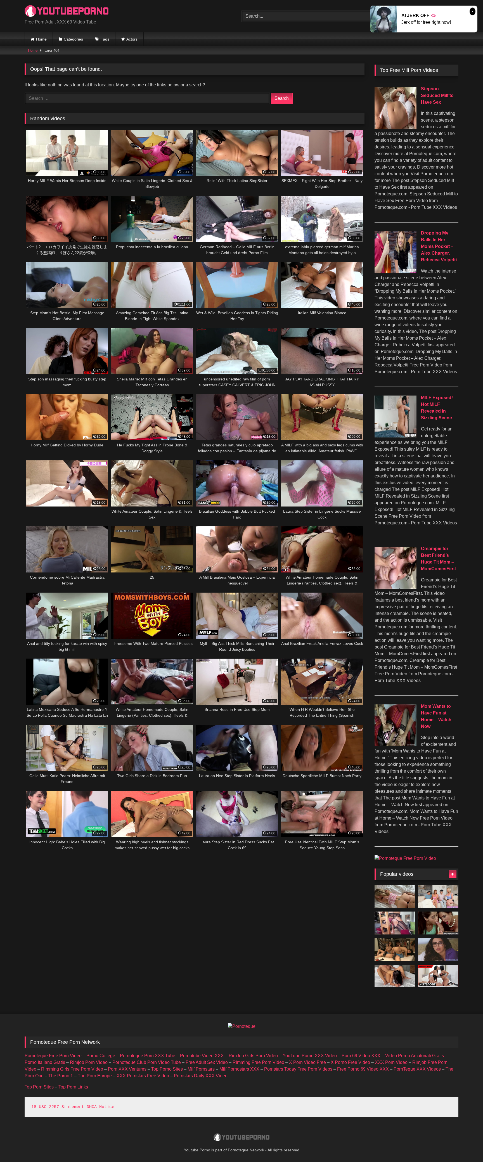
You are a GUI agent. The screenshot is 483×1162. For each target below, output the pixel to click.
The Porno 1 (60, 1075)
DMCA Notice (100, 1107)
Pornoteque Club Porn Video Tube (146, 1062)
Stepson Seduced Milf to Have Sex (437, 95)
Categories (73, 39)
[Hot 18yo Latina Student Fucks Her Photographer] (395, 976)
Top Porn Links (73, 1087)
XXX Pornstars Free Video (143, 1075)
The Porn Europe (95, 1075)
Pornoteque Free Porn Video (53, 1055)
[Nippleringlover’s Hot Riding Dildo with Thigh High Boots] (395, 923)
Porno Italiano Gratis (45, 1062)
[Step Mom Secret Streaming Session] (395, 896)
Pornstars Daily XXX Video (201, 1075)
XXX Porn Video (391, 1062)
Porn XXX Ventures (127, 1069)
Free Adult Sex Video (207, 1062)
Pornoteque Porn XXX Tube (147, 1055)
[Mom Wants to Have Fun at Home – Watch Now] (395, 744)
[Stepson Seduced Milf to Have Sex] (395, 127)
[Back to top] (466, 1145)
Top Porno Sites (167, 1069)
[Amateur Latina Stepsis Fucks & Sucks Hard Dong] (438, 949)
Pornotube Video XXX (202, 1055)
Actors (132, 39)
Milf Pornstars (201, 1069)
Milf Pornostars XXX (239, 1069)
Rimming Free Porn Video (258, 1062)
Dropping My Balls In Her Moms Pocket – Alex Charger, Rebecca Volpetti (439, 246)
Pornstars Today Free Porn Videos (298, 1069)
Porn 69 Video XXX (361, 1055)
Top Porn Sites (39, 1087)
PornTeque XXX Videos (417, 1069)
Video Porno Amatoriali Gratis (414, 1055)
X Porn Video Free (307, 1062)
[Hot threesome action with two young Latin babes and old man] (395, 949)
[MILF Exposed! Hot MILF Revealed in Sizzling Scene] (395, 436)
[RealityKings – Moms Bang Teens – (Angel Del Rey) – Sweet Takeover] (438, 923)
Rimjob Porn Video (89, 1062)
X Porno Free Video (350, 1062)
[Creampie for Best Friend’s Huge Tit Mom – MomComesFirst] (395, 587)
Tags (105, 39)
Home (41, 39)
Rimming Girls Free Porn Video (72, 1069)
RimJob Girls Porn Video (253, 1055)
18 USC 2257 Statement (57, 1107)
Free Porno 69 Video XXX (363, 1069)
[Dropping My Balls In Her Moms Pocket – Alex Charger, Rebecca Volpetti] (395, 271)
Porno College (100, 1055)
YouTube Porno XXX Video (310, 1055)
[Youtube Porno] (66, 11)
